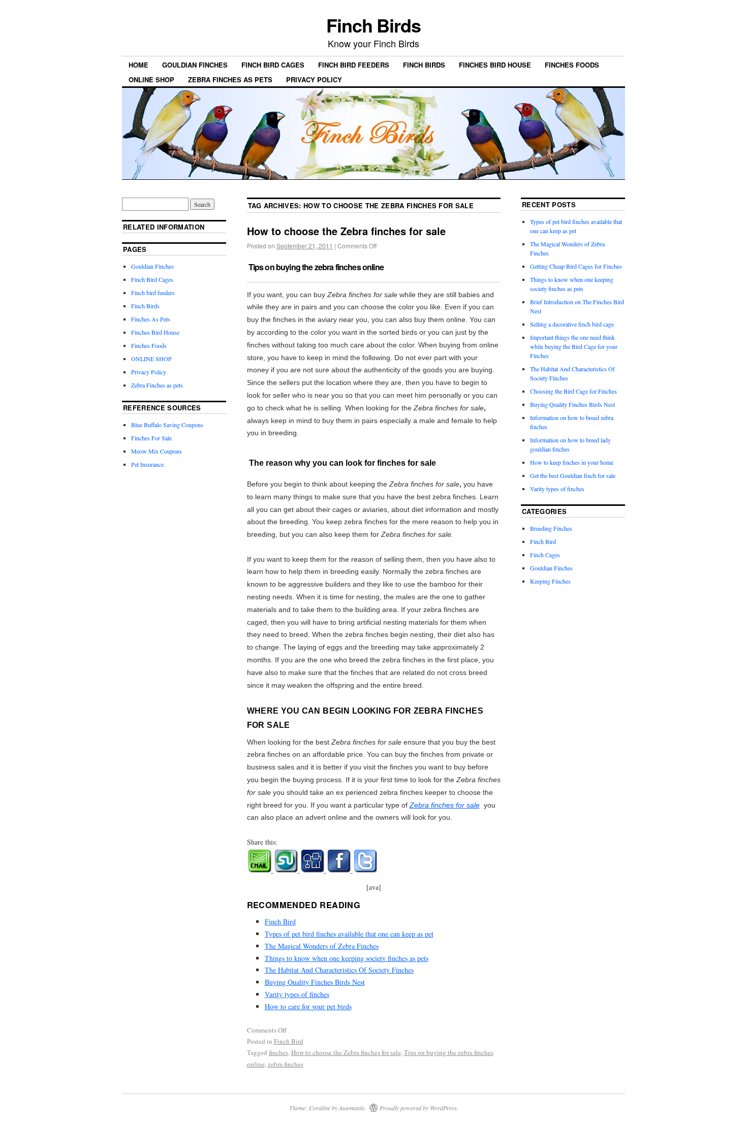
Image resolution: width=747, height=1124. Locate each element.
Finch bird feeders (353, 65)
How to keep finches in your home (571, 462)
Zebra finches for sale (445, 805)
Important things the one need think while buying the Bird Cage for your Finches (573, 346)
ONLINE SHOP (151, 79)
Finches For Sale (151, 438)
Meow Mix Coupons (156, 451)
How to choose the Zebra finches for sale (346, 230)
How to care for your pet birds (308, 1006)
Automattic (352, 1108)
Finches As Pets (150, 319)
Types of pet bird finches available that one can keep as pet (349, 934)
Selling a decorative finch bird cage (572, 324)
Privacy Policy (314, 79)
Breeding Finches (551, 528)
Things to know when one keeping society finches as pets (346, 958)
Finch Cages (545, 555)
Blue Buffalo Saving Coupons (167, 425)
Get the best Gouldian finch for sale (572, 475)
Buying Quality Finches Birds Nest (315, 982)
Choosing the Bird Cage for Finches (573, 391)
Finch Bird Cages (272, 65)
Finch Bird (280, 921)
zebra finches (285, 1064)
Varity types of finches (297, 994)
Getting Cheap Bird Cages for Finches (576, 266)
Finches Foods (572, 65)
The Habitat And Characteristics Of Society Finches (339, 970)
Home (138, 65)
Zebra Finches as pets (230, 79)
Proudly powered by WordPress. (419, 1108)
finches (278, 1052)
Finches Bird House (495, 65)
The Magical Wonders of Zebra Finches (322, 946)
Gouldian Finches (195, 65)
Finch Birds (373, 25)
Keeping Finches (550, 581)
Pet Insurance (147, 464)
